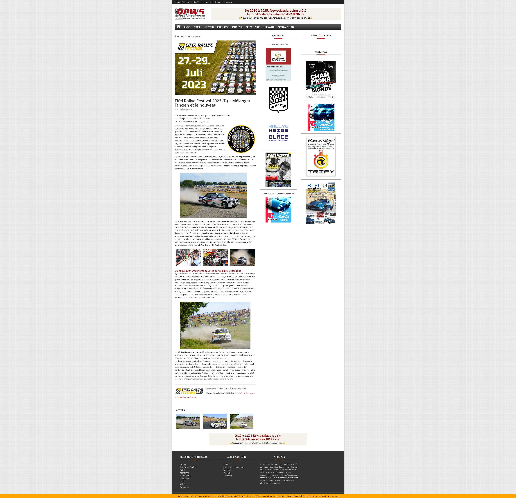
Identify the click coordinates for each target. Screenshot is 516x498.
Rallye (187, 36)
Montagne (184, 472)
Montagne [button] (209, 27)
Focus (182, 481)
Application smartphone (234, 467)
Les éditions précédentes (186, 397)
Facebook (207, 2)
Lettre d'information (182, 2)
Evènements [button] (222, 27)
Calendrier (185, 478)
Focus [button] (249, 27)
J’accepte (335, 496)
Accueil (180, 36)
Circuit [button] (187, 27)
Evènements (185, 475)
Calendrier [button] (237, 27)
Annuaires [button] (269, 27)
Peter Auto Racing (188, 467)
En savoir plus (324, 496)
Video (182, 484)
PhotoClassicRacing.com (245, 393)
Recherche (228, 2)
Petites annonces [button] (286, 27)
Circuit (183, 464)
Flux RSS (196, 2)
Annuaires (184, 487)
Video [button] (258, 27)
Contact (217, 2)
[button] (179, 27)
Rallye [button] (197, 27)
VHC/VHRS (197, 36)
